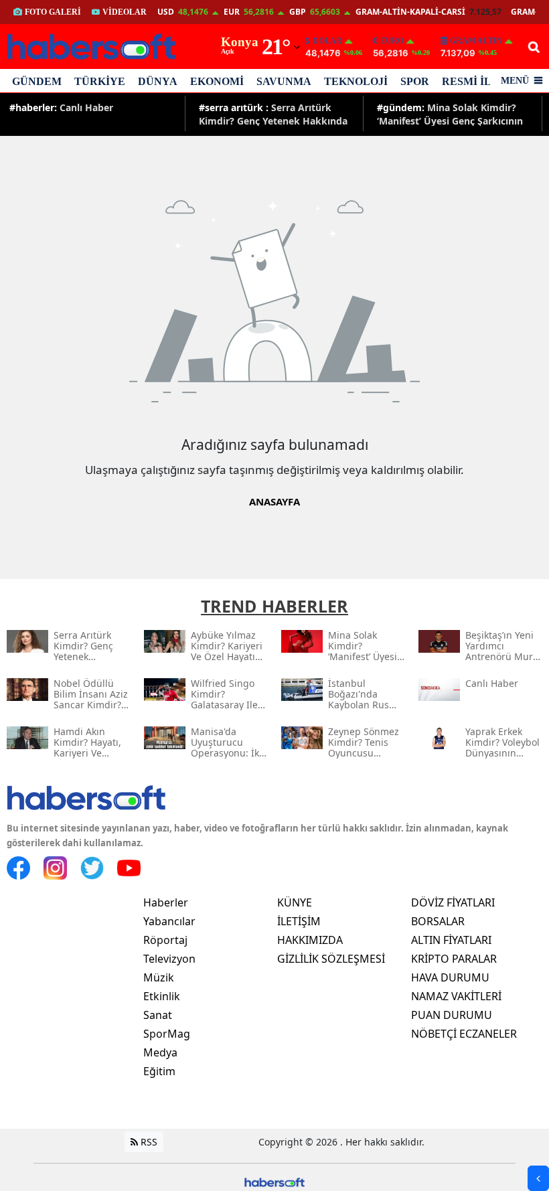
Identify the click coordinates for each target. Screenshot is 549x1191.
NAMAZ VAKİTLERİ (456, 996)
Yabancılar (169, 921)
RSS (147, 1141)
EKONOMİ (217, 81)
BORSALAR (438, 921)
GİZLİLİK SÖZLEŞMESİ (331, 958)
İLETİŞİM (299, 921)
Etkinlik (161, 996)
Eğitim (159, 1071)
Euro (392, 41)
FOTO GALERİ (53, 12)
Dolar (327, 41)
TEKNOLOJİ (356, 81)
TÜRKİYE (99, 81)
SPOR (414, 81)
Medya (160, 1052)
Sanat (157, 1015)
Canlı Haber (61, 107)
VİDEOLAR (124, 12)
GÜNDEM (37, 81)
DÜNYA (157, 81)
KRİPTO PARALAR (454, 958)
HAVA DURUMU (450, 977)
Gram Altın (476, 41)
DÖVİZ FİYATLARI (453, 902)
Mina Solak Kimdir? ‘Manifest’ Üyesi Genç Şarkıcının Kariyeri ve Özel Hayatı (450, 113)
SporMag (166, 1033)
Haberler (165, 902)
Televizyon (169, 958)
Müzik (158, 977)
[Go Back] (538, 1178)
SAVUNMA (283, 81)
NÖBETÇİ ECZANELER (464, 1033)
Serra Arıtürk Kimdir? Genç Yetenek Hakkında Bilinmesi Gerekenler (273, 113)
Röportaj (165, 940)
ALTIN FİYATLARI (451, 940)
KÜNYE (294, 902)
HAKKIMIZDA (310, 940)
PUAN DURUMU (451, 1015)
